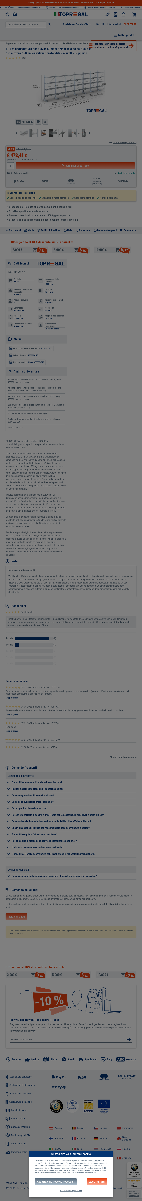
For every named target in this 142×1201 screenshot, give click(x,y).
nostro (95, 1161)
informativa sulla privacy (91, 1170)
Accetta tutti (97, 1181)
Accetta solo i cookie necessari (56, 1181)
